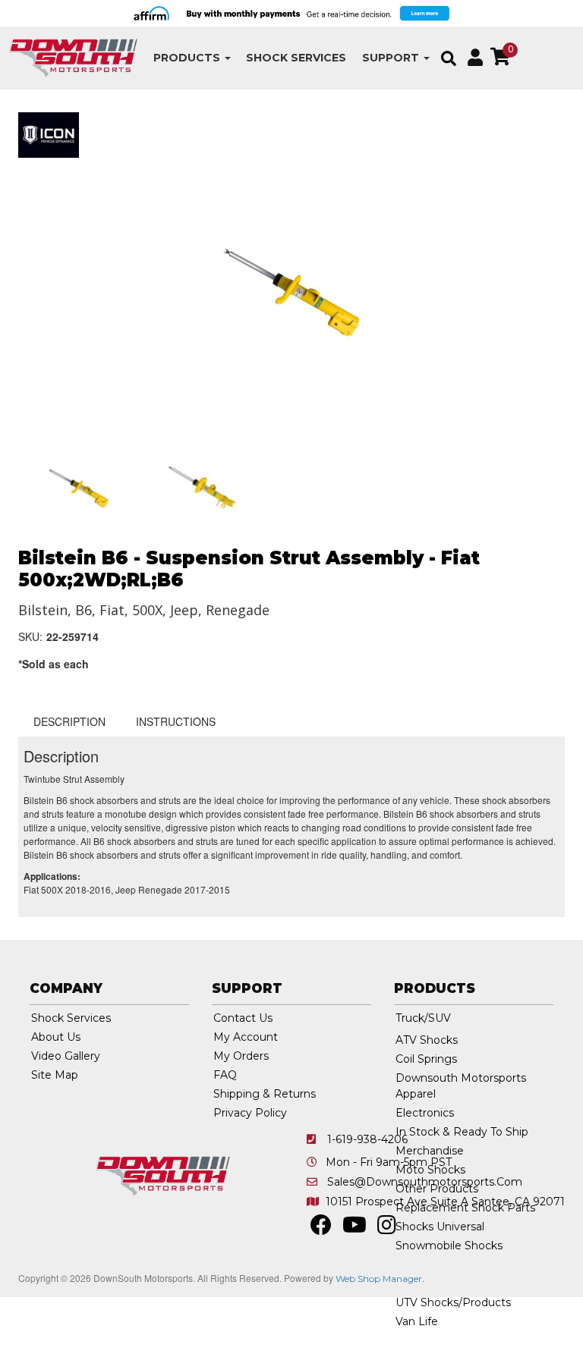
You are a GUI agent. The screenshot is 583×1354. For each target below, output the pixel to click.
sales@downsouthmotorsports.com (424, 1182)
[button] (192, 58)
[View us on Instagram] (386, 1229)
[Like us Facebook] (321, 1229)
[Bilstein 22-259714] (291, 290)
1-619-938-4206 (367, 1139)
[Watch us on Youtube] (354, 1229)
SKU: (30, 636)
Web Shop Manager (379, 1278)
